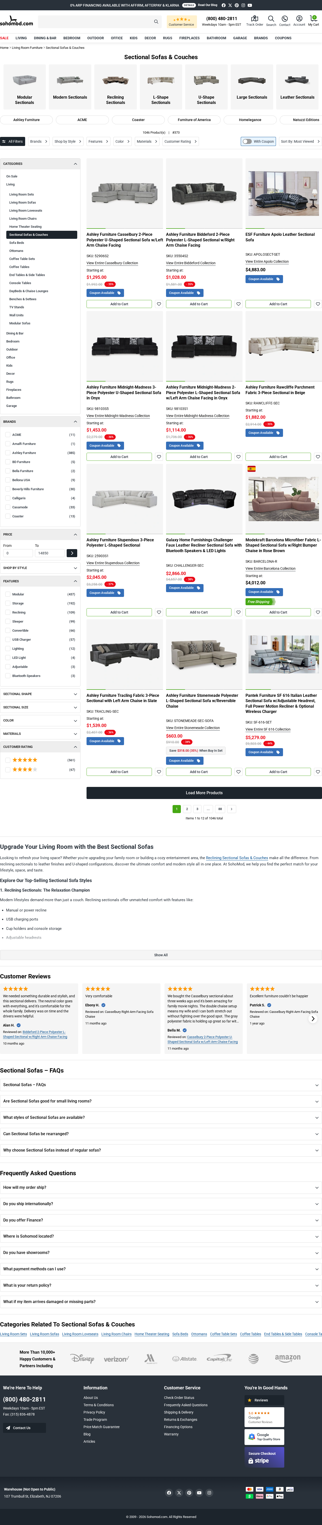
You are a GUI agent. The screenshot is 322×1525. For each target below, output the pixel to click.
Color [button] (8, 720)
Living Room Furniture (27, 48)
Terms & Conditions (99, 1405)
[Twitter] (230, 5)
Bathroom (216, 38)
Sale (4, 38)
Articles (89, 1441)
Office (117, 38)
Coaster (138, 120)
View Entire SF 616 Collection (268, 729)
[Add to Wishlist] (159, 304)
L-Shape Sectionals (160, 100)
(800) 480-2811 (24, 1399)
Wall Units (16, 315)
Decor (150, 38)
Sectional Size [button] (15, 707)
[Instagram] (243, 5)
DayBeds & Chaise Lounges (28, 291)
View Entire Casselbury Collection (112, 263)
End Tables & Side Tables (27, 275)
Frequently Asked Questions (186, 1405)
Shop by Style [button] (15, 568)
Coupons (283, 38)
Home (4, 48)
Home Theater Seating (25, 226)
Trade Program (95, 1420)
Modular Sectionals (24, 100)
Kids (134, 38)
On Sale (11, 176)
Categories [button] (12, 164)
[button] (100, 21)
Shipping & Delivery (178, 1412)
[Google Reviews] (264, 1417)
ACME (82, 120)
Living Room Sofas (22, 202)
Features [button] (11, 581)
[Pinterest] (236, 5)
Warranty (171, 1434)
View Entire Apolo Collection (267, 261)
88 (220, 809)
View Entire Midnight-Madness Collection (118, 416)
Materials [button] (12, 734)
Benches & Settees (22, 299)
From (7, 546)
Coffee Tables (19, 267)
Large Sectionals (252, 97)
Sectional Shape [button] (17, 694)
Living (21, 38)
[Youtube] (250, 5)
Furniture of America (194, 120)
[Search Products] (156, 22)
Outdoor (95, 38)
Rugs (167, 38)
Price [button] (7, 534)
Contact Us (21, 1428)
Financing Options (178, 1427)
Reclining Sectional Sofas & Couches (237, 858)
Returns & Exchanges (180, 1420)
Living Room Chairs (23, 218)
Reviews (261, 1400)
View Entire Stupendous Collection (113, 563)
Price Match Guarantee (101, 1427)
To (37, 546)
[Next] (156, 193)
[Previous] (93, 193)
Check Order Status (179, 1398)
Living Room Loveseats (25, 210)
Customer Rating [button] (18, 747)
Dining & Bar (45, 38)
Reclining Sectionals (115, 100)
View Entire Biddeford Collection (191, 263)
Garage (240, 38)
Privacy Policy (94, 1412)
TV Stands (16, 307)
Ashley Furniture (26, 120)
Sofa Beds (16, 243)
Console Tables (20, 283)
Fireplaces (189, 38)
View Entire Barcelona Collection (271, 568)
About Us (91, 1398)
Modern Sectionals (70, 97)
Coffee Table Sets (22, 259)
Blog (87, 1434)
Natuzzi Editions (306, 120)
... (208, 809)
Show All (161, 955)
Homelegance (250, 120)
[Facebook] (223, 5)
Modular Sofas (19, 323)
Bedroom (71, 38)
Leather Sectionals (297, 97)
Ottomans (16, 251)
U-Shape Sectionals (206, 100)
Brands (261, 38)
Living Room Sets (21, 194)
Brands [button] (9, 422)
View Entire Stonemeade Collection (193, 728)
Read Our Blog (207, 5)
